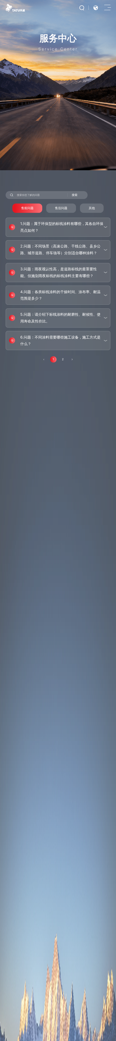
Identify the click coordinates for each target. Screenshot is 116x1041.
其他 (92, 208)
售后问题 (61, 208)
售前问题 (27, 208)
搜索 (74, 194)
